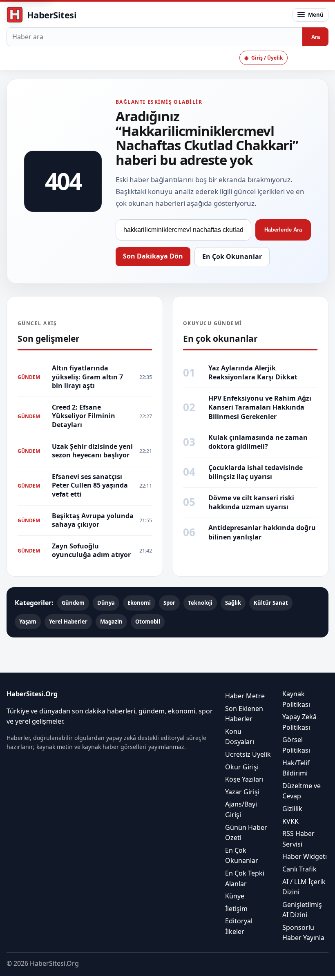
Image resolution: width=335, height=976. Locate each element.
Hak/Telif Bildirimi (296, 768)
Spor (169, 602)
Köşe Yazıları (244, 779)
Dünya (106, 602)
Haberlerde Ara (283, 230)
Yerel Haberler (68, 621)
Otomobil (147, 621)
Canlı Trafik (299, 868)
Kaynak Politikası (296, 699)
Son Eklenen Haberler (244, 713)
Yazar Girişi (242, 791)
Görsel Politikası (296, 745)
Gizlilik (292, 808)
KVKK (290, 820)
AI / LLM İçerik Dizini (304, 886)
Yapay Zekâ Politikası (299, 722)
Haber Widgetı (304, 856)
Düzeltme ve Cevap (301, 790)
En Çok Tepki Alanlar (244, 878)
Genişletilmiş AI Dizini (302, 909)
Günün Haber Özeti (246, 832)
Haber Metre (245, 695)
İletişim (236, 908)
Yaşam (27, 621)
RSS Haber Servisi (298, 839)
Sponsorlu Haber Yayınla (303, 932)
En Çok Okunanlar (232, 256)
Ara (315, 37)
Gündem (73, 602)
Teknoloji (200, 602)
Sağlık (233, 602)
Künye (234, 895)
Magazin (111, 621)
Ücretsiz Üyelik (248, 754)
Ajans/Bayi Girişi (241, 809)
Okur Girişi (242, 766)
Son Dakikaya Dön (153, 256)
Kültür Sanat (271, 602)
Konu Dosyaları (239, 736)
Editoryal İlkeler (238, 926)
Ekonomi (139, 602)
